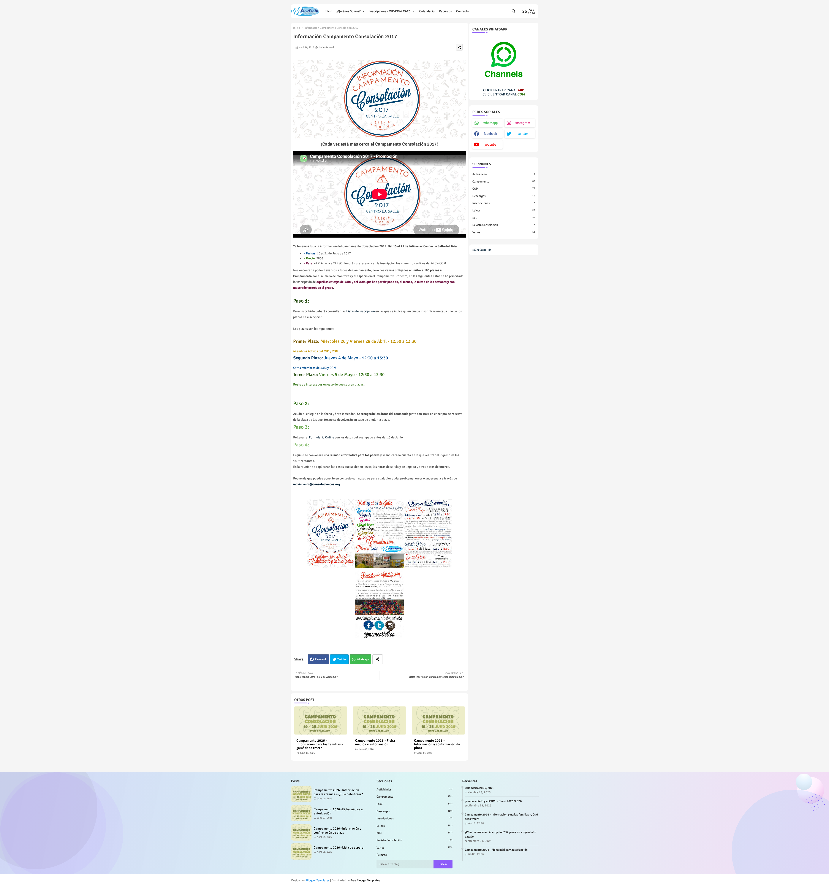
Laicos (503, 210)
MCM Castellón (482, 250)
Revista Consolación (503, 225)
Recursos (445, 11)
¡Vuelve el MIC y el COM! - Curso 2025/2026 (493, 801)
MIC (503, 218)
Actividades (503, 174)
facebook (490, 134)
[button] (513, 11)
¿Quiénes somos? (349, 11)
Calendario (427, 11)
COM (503, 188)
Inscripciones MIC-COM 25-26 (389, 11)
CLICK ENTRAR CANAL (503, 90)
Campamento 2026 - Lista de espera (339, 847)
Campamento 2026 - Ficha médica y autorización (375, 742)
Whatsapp (363, 659)
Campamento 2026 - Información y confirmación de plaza (437, 744)
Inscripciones (503, 203)
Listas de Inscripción (360, 311)
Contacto (462, 11)
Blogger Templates (317, 880)
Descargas (503, 196)
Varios (503, 232)
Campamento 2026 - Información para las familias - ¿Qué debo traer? (319, 744)
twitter (523, 134)
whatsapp (490, 123)
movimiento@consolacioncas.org (316, 484)
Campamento (503, 181)
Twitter (341, 659)
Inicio (328, 11)
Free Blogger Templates (365, 880)
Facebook (321, 659)
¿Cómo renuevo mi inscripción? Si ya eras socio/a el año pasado (500, 834)
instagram (522, 123)
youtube (490, 144)
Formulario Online (321, 437)
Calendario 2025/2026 (479, 788)
